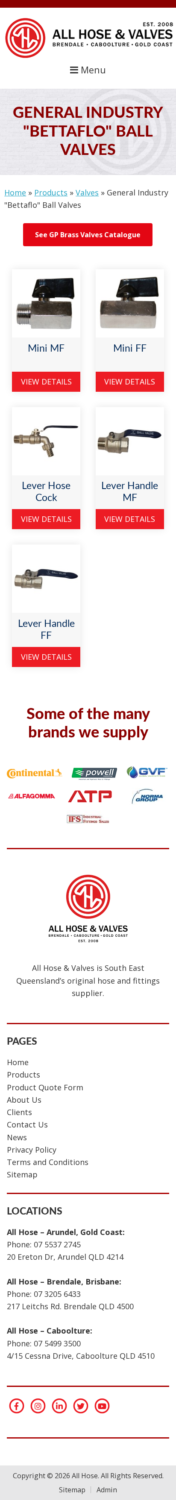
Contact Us (27, 1124)
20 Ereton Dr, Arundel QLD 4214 (65, 1257)
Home (15, 192)
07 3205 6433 (57, 1294)
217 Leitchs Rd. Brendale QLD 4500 (70, 1306)
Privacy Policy (31, 1150)
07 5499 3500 (57, 1343)
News (17, 1137)
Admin (107, 1489)
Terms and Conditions (47, 1162)
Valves (87, 192)
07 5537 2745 (57, 1244)
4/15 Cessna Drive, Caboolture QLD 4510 (81, 1356)
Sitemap (22, 1174)
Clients (19, 1112)
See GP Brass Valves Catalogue (88, 234)
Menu (92, 70)
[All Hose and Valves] (88, 57)
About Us (24, 1100)
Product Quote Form (45, 1087)
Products (50, 192)
